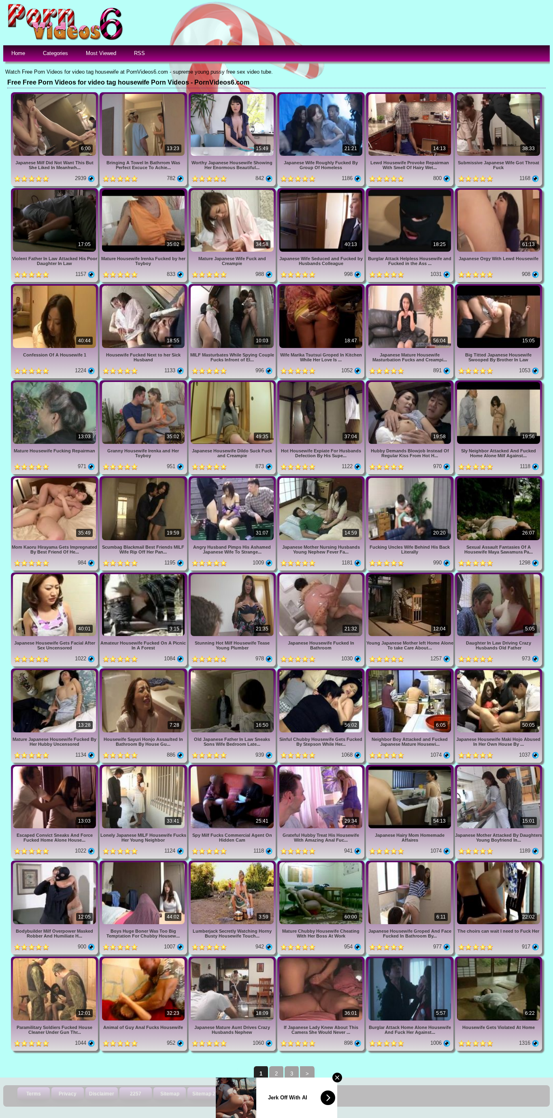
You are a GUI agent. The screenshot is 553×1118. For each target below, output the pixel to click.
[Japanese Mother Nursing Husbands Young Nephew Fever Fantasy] (321, 479)
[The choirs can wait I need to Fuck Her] (498, 864)
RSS (139, 53)
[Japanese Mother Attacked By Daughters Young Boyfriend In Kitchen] (498, 768)
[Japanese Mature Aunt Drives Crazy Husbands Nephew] (233, 960)
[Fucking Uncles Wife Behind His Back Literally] (410, 479)
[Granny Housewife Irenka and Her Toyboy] (144, 383)
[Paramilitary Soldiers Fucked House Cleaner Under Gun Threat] (55, 960)
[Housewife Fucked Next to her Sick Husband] (144, 287)
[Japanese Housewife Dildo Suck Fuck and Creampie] (233, 383)
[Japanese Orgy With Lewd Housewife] (498, 191)
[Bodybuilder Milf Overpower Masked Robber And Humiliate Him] (55, 864)
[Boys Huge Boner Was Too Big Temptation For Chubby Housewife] (144, 864)
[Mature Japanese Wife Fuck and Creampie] (233, 191)
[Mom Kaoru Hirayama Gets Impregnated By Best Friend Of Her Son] (55, 479)
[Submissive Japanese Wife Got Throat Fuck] (498, 95)
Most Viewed (101, 53)
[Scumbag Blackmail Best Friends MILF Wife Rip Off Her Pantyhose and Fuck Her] (144, 479)
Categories (55, 53)
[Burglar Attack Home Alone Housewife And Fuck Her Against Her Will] (410, 960)
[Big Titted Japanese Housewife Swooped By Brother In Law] (498, 287)
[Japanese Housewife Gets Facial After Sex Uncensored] (55, 576)
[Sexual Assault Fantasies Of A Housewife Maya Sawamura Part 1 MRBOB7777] (498, 479)
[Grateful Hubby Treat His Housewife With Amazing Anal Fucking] (321, 768)
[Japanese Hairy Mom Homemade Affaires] (410, 768)
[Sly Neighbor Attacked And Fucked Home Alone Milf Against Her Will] (498, 383)
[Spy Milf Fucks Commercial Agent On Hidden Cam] (233, 768)
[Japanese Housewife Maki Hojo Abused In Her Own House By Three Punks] (498, 671)
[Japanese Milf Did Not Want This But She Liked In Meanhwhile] (55, 95)
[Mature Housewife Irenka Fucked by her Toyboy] (144, 191)
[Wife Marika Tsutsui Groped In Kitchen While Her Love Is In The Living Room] (321, 287)
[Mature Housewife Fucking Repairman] (55, 383)
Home (18, 53)
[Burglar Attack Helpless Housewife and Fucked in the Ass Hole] (410, 191)
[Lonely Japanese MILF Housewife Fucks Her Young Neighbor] (144, 768)
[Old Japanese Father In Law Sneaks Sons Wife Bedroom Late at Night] (233, 671)
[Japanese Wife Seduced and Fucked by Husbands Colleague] (321, 191)
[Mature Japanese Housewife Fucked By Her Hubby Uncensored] (55, 671)
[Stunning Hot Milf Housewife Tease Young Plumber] (233, 576)
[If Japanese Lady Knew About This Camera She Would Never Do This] (321, 960)
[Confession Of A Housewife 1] (55, 287)
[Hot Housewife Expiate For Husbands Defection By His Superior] (321, 383)
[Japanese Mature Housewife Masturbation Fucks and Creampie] (410, 287)
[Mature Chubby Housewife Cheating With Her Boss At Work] (321, 864)
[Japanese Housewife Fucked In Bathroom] (321, 576)
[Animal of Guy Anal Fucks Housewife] (144, 960)
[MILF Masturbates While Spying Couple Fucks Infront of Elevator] (233, 287)
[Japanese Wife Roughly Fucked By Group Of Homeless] (321, 95)
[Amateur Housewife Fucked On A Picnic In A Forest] (144, 576)
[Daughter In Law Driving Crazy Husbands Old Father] (498, 576)
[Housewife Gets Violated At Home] (498, 960)
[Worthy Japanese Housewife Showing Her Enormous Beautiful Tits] (233, 95)
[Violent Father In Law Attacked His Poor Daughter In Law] (55, 191)
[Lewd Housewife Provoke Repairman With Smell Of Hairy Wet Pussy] (410, 95)
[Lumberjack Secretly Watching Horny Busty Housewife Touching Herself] (233, 864)
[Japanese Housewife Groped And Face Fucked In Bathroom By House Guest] (410, 864)
